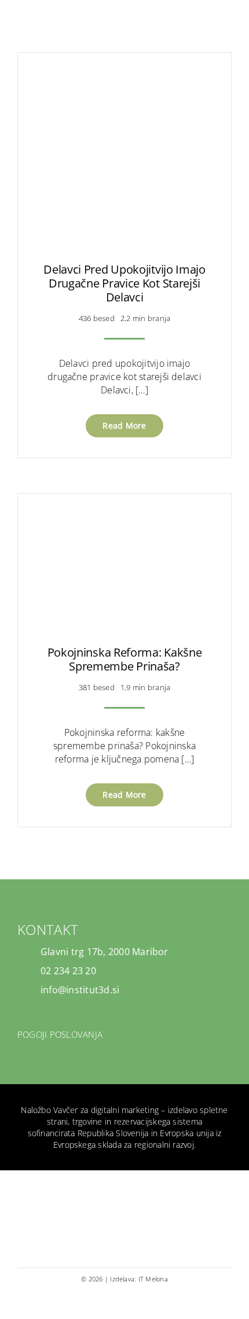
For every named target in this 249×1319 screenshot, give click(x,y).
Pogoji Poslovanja (59, 1034)
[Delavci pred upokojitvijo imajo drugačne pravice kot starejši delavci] (124, 79)
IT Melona (153, 1278)
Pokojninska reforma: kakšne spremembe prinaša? (124, 659)
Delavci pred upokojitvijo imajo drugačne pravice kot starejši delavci (124, 283)
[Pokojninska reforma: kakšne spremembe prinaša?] (124, 520)
